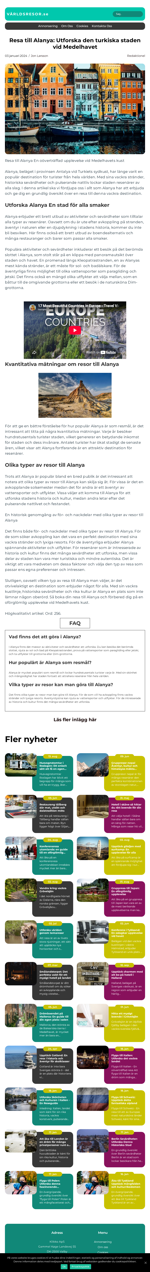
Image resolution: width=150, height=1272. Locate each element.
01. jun (125, 1007)
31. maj (124, 798)
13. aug (52, 756)
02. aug (53, 881)
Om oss (67, 26)
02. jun (124, 923)
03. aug (125, 839)
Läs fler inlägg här (75, 719)
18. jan (125, 1048)
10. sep (124, 965)
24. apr (52, 1048)
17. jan (53, 1132)
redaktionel (136, 56)
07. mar (53, 965)
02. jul (53, 923)
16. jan (125, 1174)
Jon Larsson (39, 56)
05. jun (52, 1007)
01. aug (124, 881)
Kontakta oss (102, 26)
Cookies (82, 26)
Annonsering (48, 26)
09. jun (124, 756)
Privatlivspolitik (80, 1266)
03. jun (52, 798)
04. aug (53, 839)
